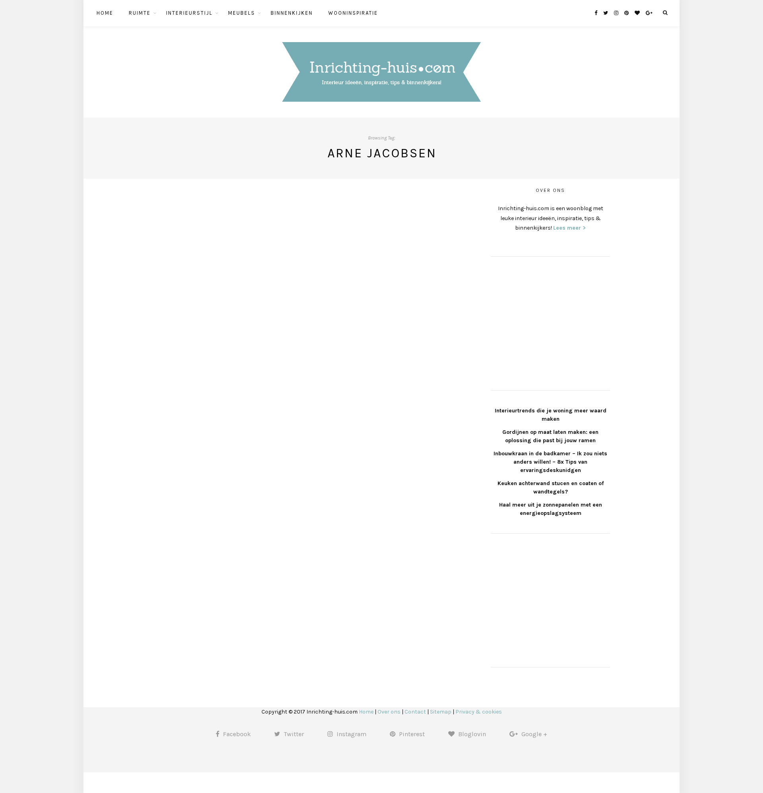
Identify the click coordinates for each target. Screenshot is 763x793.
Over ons (389, 711)
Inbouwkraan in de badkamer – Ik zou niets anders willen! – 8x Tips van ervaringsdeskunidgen (550, 462)
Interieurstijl (189, 13)
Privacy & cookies (478, 711)
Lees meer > (569, 227)
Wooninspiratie (353, 13)
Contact (415, 711)
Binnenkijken (292, 13)
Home (105, 13)
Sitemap (440, 711)
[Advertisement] (550, 322)
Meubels (241, 13)
